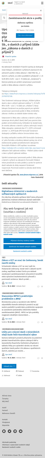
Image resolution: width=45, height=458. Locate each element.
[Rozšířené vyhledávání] (4, 17)
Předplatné (6, 422)
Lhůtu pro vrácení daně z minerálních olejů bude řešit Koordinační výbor (20, 333)
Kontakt (5, 419)
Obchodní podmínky (9, 442)
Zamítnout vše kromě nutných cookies (22, 246)
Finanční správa (10, 56)
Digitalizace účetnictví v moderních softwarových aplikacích (19, 192)
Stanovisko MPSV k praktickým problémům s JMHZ (17, 297)
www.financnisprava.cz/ (29, 175)
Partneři (5, 410)
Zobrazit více (8, 366)
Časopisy (5, 399)
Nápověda (5, 425)
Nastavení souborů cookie (11, 447)
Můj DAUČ (5, 401)
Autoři (4, 408)
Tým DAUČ (8, 283)
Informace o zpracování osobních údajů (16, 445)
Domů (4, 10)
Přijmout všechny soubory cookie (22, 241)
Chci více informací (25, 35)
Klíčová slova (6, 396)
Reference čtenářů (8, 413)
